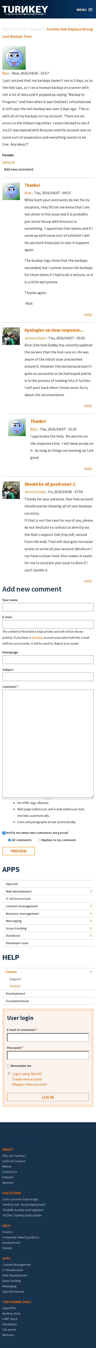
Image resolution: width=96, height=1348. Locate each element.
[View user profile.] (14, 57)
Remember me (21, 1066)
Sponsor (8, 1182)
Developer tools (17, 943)
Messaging (13, 921)
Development (15, 993)
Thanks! (32, 185)
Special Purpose (13, 1291)
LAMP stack (9, 1319)
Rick (5, 73)
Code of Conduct (13, 1161)
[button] (84, 10)
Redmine (8, 1335)
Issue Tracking (11, 1281)
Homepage (10, 652)
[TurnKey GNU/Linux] (25, 13)
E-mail (7, 617)
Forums (21, 29)
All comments (22, 840)
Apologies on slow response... (53, 330)
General (36, 29)
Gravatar (37, 638)
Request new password (29, 1084)
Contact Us (9, 1172)
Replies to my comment (59, 840)
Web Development (14, 1275)
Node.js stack (11, 1313)
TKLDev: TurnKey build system (22, 1215)
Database (13, 935)
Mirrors (6, 1166)
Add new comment (19, 169)
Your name (9, 600)
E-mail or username (22, 1030)
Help (10, 957)
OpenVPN (8, 1308)
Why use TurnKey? (14, 1156)
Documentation (17, 1001)
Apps (11, 869)
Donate (7, 1248)
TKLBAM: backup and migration (23, 1210)
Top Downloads (16, 1301)
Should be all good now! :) (49, 484)
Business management (22, 913)
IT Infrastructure (18, 898)
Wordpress (9, 1324)
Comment (10, 686)
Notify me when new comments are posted (37, 833)
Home (7, 29)
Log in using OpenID (27, 1074)
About (8, 1149)
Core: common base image (20, 1199)
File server (9, 1329)
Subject (8, 669)
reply (88, 314)
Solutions (11, 1192)
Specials (12, 884)
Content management (22, 906)
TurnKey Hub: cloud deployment (23, 1204)
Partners (7, 1177)
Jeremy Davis (34, 338)
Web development (19, 891)
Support (15, 979)
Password (15, 1048)
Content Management (16, 1264)
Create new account (27, 1079)
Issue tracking (16, 928)
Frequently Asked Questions (20, 1237)
